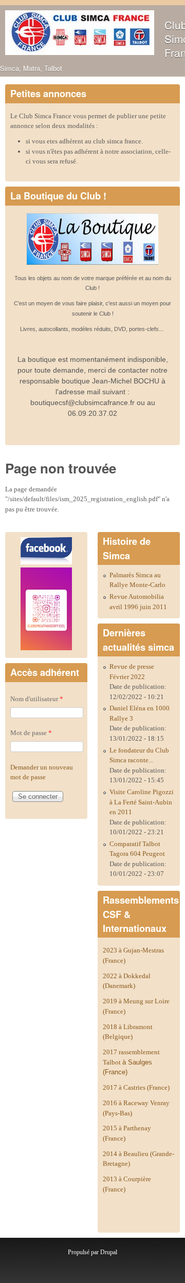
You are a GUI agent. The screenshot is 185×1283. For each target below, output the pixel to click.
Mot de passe (31, 733)
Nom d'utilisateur (36, 699)
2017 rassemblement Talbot (131, 1062)
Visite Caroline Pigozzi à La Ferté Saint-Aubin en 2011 (141, 802)
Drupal (108, 1252)
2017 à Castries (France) (136, 1087)
